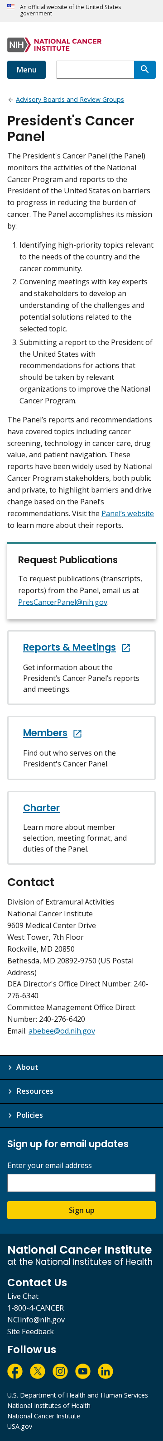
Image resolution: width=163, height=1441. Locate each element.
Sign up (82, 1210)
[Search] (145, 70)
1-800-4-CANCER (35, 1308)
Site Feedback (30, 1331)
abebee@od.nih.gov (62, 1031)
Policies (29, 1115)
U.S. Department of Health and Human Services (77, 1395)
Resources (34, 1091)
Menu (26, 70)
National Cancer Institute (43, 1416)
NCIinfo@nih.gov (36, 1320)
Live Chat (22, 1296)
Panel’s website (127, 513)
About (27, 1067)
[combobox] (95, 70)
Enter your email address (49, 1165)
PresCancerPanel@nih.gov (62, 602)
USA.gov (19, 1426)
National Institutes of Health (49, 1405)
